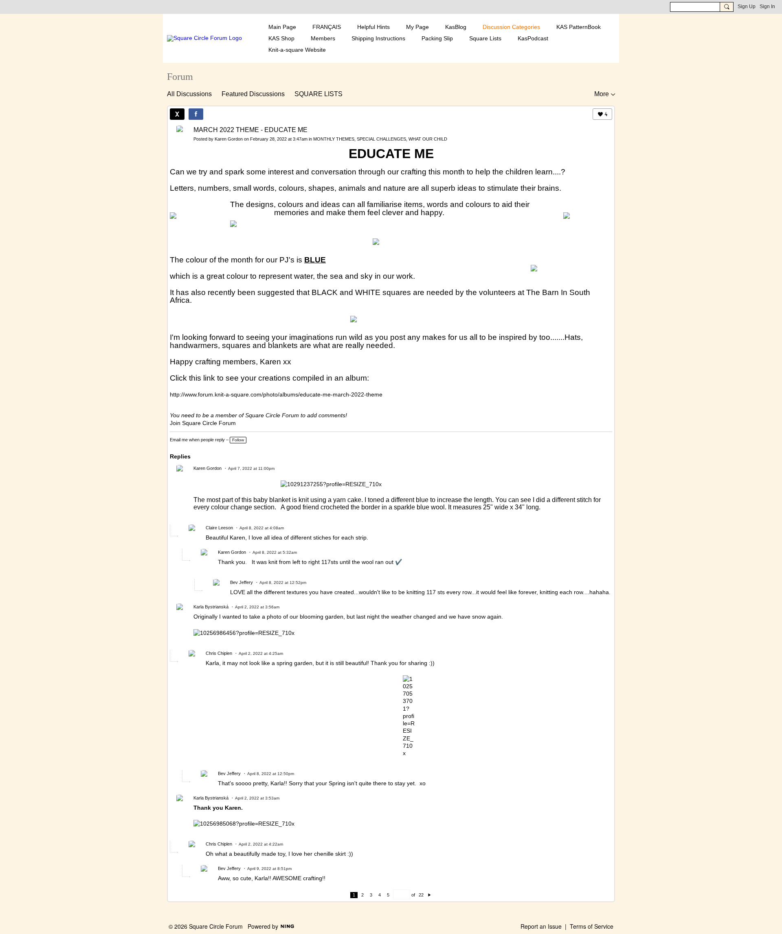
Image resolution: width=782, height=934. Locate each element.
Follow (238, 440)
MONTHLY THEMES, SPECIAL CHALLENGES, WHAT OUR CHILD (380, 139)
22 (421, 894)
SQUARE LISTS (318, 93)
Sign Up (747, 6)
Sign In (767, 6)
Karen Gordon (229, 139)
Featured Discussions (253, 93)
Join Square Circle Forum (203, 423)
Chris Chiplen (219, 653)
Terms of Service (591, 926)
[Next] (429, 894)
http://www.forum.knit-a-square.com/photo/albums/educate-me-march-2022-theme (276, 394)
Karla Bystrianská (210, 606)
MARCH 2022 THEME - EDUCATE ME (250, 129)
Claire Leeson (219, 527)
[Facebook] (196, 114)
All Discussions (189, 93)
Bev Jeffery (241, 582)
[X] (177, 114)
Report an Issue (541, 926)
